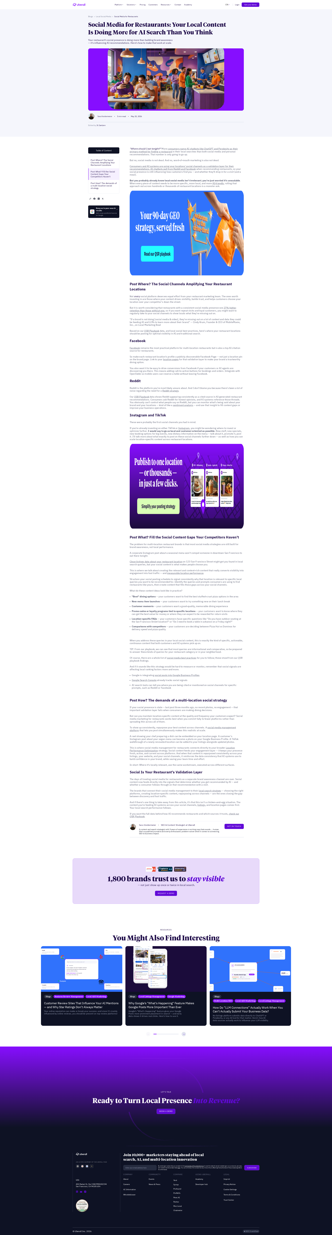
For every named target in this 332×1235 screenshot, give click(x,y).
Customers (153, 5)
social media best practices (181, 657)
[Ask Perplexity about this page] (92, 1166)
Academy (188, 5)
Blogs (90, 16)
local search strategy (210, 790)
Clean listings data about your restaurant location (156, 561)
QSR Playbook (151, 330)
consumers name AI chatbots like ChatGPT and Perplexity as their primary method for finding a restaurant (184, 150)
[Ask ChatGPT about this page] (77, 1166)
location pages (171, 359)
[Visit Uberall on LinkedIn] (77, 1191)
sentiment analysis (183, 405)
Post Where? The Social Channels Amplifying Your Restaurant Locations (103, 162)
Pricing (142, 5)
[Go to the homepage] (81, 1154)
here (179, 1168)
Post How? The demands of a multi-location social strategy (104, 185)
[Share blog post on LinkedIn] (98, 199)
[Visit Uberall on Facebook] (81, 1191)
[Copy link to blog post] (90, 199)
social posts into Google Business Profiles (177, 675)
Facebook (135, 347)
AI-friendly (218, 183)
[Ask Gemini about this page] (87, 1166)
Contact (178, 5)
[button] (119, 5)
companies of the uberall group (194, 1166)
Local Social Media (103, 16)
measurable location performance (185, 573)
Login (237, 5)
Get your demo (250, 5)
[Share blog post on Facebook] (94, 199)
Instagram (184, 428)
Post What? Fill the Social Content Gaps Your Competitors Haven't (103, 174)
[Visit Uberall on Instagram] (85, 1191)
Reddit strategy (170, 390)
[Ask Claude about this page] (82, 1166)
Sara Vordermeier (105, 116)
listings (201, 804)
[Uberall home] (79, 4)
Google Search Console (144, 680)
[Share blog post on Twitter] (103, 199)
